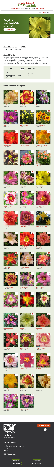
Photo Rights (16, 463)
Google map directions (10, 454)
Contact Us (37, 460)
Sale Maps (6, 453)
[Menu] (2, 12)
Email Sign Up (45, 425)
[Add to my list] (16, 91)
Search (51, 12)
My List (47, 12)
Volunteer (16, 460)
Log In (40, 12)
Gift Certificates (36, 463)
